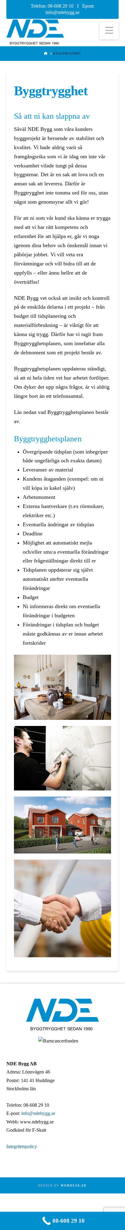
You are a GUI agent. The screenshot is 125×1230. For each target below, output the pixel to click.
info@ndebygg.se (62, 12)
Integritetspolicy (21, 1146)
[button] (109, 31)
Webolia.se (74, 1185)
